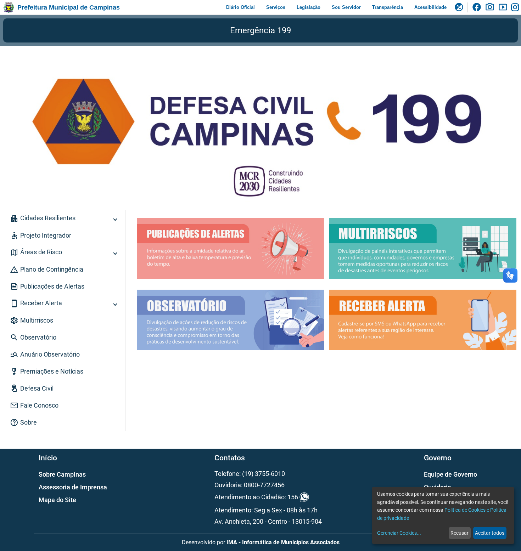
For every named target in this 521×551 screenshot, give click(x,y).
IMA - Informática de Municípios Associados (283, 542)
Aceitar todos (489, 533)
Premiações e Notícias (46, 371)
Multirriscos (31, 320)
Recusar (459, 533)
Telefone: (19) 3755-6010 (249, 473)
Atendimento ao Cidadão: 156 (256, 497)
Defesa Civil (32, 388)
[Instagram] (516, 7)
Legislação (308, 7)
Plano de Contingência (46, 269)
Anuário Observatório (45, 354)
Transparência (387, 7)
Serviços (275, 7)
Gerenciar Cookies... (399, 533)
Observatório (33, 337)
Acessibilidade (430, 7)
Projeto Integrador (40, 235)
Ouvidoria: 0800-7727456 (249, 485)
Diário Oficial (240, 7)
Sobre (23, 422)
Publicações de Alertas (47, 286)
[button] (62, 218)
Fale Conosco (34, 405)
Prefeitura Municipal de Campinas (68, 7)
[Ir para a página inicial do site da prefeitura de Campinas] (9, 7)
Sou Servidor (346, 7)
